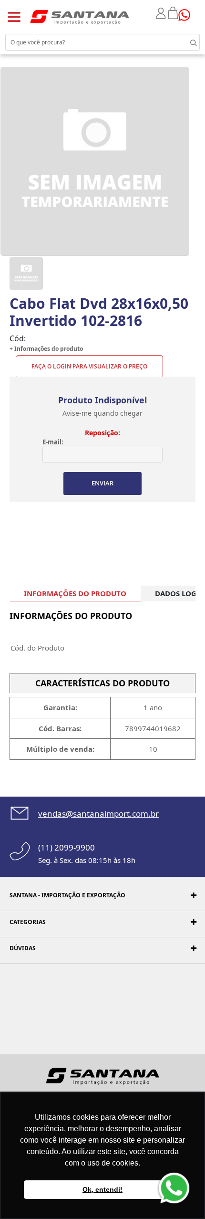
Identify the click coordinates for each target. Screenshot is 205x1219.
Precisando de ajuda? (187, 15)
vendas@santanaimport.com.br (98, 813)
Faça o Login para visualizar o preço (89, 366)
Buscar (186, 42)
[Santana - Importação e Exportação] (79, 16)
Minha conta (162, 13)
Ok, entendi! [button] (102, 1189)
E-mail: (52, 442)
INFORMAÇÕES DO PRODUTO (75, 593)
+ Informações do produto (46, 349)
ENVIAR (102, 483)
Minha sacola (173, 13)
